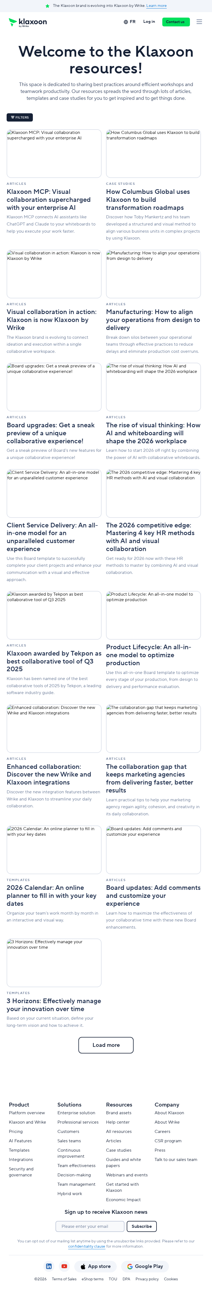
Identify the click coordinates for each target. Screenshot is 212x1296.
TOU (113, 1279)
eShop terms (93, 1279)
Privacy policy (147, 1279)
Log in (149, 21)
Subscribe (142, 1226)
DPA (126, 1279)
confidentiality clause (86, 1246)
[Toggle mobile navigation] (199, 22)
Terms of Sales (64, 1279)
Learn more (156, 5)
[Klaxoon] (28, 22)
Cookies (171, 1279)
